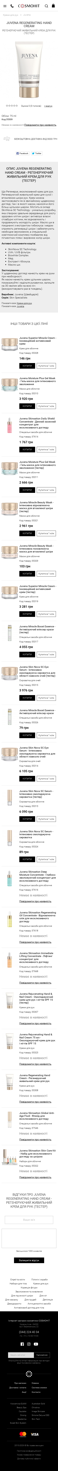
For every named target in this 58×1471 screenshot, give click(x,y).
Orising (23, 1415)
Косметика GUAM (18, 1404)
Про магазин (20, 1383)
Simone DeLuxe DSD (40, 1415)
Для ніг (43, 1295)
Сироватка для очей (29, 680)
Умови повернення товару (29, 1455)
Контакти (36, 1392)
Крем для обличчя (28, 348)
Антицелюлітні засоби (39, 1303)
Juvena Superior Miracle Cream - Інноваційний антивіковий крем (37, 341)
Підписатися (42, 1355)
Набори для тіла (18, 1283)
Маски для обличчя (29, 388)
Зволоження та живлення (29, 1291)
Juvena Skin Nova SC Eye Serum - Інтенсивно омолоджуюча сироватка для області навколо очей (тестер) (37, 671)
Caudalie (22, 1411)
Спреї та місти (17, 1279)
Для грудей (30, 1299)
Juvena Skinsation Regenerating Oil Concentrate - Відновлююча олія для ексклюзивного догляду (37, 917)
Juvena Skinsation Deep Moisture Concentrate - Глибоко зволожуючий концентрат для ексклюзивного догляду (37, 876)
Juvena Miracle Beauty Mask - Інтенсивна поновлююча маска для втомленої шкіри (36, 548)
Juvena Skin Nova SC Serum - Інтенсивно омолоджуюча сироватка (36, 834)
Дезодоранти (14, 1303)
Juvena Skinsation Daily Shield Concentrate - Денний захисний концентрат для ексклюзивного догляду (37, 423)
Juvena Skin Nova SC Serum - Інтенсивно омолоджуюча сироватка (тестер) (36, 794)
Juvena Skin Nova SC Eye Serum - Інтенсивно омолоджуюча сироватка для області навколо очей (37, 752)
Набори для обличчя (30, 1161)
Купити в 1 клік (46, 365)
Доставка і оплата (17, 1388)
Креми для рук (24, 303)
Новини (35, 1383)
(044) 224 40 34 (29, 1332)
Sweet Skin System (18, 1423)
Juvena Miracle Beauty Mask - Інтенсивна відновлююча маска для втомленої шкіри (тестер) (36, 507)
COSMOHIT (29, 5)
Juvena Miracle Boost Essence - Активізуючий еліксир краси (37, 712)
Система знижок (39, 1388)
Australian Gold (38, 1404)
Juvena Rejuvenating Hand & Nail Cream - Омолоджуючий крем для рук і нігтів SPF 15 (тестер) (36, 998)
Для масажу (11, 1299)
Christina (35, 1407)
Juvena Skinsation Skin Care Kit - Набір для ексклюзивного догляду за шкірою (37, 1153)
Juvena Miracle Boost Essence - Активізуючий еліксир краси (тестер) (37, 629)
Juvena (20, 306)
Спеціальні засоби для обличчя (35, 432)
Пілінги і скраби (39, 1279)
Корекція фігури (29, 1287)
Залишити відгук (29, 1260)
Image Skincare (38, 1411)
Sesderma (22, 1419)
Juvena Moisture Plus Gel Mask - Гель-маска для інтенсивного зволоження (37, 381)
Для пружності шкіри (22, 1295)
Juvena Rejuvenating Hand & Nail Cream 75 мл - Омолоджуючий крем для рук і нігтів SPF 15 (37, 1039)
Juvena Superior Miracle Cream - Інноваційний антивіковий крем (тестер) (37, 589)
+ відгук (48, 106)
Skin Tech (36, 1419)
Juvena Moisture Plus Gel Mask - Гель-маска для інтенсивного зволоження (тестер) (37, 465)
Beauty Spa (21, 1407)
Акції (24, 1392)
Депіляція (48, 1299)
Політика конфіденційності (29, 1451)
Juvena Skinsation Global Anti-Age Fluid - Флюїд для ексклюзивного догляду (36, 1116)
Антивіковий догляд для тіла (29, 1307)
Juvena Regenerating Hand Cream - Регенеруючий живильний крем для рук (34, 1078)
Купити (27, 365)
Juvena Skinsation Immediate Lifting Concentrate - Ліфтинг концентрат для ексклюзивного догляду (36, 958)
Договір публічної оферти (29, 1459)
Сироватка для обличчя (31, 801)
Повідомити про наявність (40, 124)
